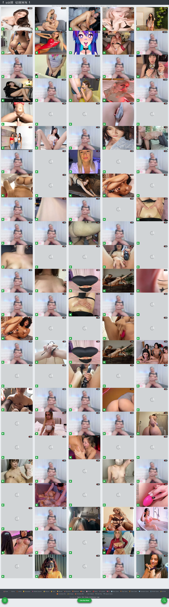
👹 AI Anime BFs (79, 594)
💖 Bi (108, 591)
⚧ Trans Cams (133, 591)
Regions (79, 597)
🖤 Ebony (12, 591)
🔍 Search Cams (108, 594)
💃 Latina (18, 591)
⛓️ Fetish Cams (154, 591)
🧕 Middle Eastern (37, 591)
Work (83, 597)
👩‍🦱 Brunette (67, 591)
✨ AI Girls (163, 591)
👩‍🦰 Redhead (75, 591)
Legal (98, 597)
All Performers (92, 597)
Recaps (87, 597)
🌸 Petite (88, 591)
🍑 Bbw (82, 591)
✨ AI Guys (70, 594)
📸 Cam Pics (98, 594)
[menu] (5, 600)
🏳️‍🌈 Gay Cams (123, 591)
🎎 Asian (5, 591)
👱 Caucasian (26, 591)
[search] (164, 600)
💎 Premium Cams (144, 591)
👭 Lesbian (102, 591)
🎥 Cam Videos (89, 594)
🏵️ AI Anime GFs (61, 594)
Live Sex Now (84, 600)
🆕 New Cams (115, 591)
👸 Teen (53, 591)
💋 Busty (95, 591)
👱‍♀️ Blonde (59, 591)
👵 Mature (46, 591)
